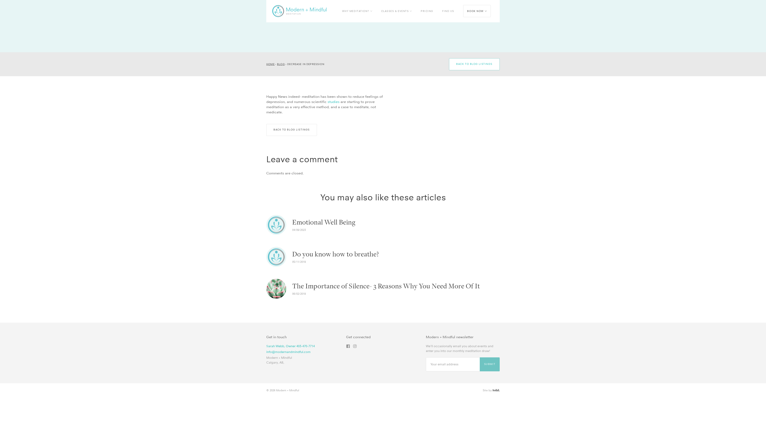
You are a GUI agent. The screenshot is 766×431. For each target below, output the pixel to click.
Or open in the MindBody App (420, 4)
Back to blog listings (474, 63)
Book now (476, 11)
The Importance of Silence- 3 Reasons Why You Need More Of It (386, 286)
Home (270, 64)
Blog (281, 64)
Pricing (427, 11)
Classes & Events (395, 11)
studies (334, 102)
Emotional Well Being (323, 222)
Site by (488, 390)
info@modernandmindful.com (288, 352)
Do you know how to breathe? (335, 254)
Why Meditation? (356, 11)
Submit (489, 364)
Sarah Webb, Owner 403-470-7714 (290, 346)
